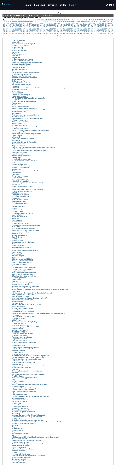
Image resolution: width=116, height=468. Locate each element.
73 (41, 21)
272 (32, 30)
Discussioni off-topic (33, 18)
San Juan (15, 425)
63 (21, 21)
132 (77, 23)
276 (44, 30)
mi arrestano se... (18, 428)
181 (106, 25)
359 (58, 33)
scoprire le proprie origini (21, 94)
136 (88, 23)
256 (98, 28)
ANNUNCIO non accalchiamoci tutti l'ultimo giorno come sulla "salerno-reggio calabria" (42, 88)
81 (57, 21)
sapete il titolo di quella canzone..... (24, 108)
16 (33, 20)
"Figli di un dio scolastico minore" (24, 274)
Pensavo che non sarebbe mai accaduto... (26, 225)
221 (109, 27)
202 (55, 27)
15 (31, 20)
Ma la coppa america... (20, 244)
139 (97, 23)
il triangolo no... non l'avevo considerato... (27, 127)
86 (68, 21)
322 (63, 32)
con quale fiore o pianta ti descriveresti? (26, 72)
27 (56, 20)
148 (13, 25)
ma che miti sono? (18, 350)
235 (38, 28)
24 (50, 20)
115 (29, 23)
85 (66, 21)
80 (55, 21)
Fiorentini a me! (17, 352)
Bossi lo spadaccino (19, 123)
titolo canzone (17, 220)
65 (25, 21)
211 (81, 27)
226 (13, 28)
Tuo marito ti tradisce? (20, 401)
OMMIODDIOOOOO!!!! (19, 332)
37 (76, 20)
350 (32, 33)
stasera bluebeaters (18, 206)
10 (21, 20)
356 (49, 33)
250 (81, 28)
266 (15, 30)
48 (100, 20)
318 (52, 32)
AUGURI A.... (16, 320)
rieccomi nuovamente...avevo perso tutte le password (30, 356)
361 (64, 33)
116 (32, 23)
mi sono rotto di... (18, 403)
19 (40, 20)
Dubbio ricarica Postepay (20, 434)
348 (27, 33)
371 (92, 33)
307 (21, 32)
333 (95, 32)
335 (100, 32)
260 (109, 28)
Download (39, 5)
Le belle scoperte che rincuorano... (24, 342)
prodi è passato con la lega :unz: (23, 166)
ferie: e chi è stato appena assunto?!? (25, 378)
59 (13, 21)
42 (86, 20)
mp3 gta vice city (18, 245)
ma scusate (16, 198)
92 (80, 21)
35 (72, 20)
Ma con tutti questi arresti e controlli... (25, 78)
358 (55, 33)
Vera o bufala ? (17, 279)
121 (46, 23)
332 (92, 32)
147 (10, 25)
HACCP (14, 435)
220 (106, 27)
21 (44, 20)
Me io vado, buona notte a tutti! (23, 261)
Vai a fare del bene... (19, 462)
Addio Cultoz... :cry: (19, 113)
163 (55, 25)
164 (58, 25)
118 (38, 23)
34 (70, 20)
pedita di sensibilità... (19, 201)
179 (100, 25)
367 (81, 33)
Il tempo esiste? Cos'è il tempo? (23, 186)
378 (112, 33)
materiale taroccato (18, 450)
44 (91, 20)
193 (30, 27)
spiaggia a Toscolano (19, 152)
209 (75, 27)
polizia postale (17, 178)
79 (53, 21)
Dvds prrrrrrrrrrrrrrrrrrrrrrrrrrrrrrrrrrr (24, 272)
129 (69, 23)
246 (69, 28)
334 (97, 32)
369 (86, 33)
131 (74, 23)
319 (55, 32)
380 (58, 35)
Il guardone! (16, 418)
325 (72, 32)
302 (7, 32)
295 (98, 30)
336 (103, 32)
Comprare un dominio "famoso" (23, 334)
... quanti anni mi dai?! (20, 406)
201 (52, 27)
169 (72, 25)
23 (48, 20)
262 (4, 30)
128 (66, 23)
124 (54, 23)
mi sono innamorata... (19, 188)
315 (44, 32)
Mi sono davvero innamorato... (22, 191)
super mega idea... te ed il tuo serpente (25, 388)
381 (61, 35)
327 (78, 32)
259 (106, 28)
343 (13, 33)
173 (83, 25)
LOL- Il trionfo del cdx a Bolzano (23, 449)
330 (86, 32)
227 (15, 28)
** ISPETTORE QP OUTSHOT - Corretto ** (26, 305)
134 (83, 23)
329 (83, 32)
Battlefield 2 (16, 227)
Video (63, 5)
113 (24, 23)
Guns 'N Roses (17, 237)
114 (27, 23)
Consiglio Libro (17, 211)
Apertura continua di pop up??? (23, 247)
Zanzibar (15, 369)
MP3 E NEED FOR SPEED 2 (21, 445)
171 (78, 25)
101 (99, 21)
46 (96, 20)
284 (66, 30)
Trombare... (16, 452)
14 (29, 20)
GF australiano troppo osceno (22, 308)
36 (74, 20)
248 (75, 28)
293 (92, 30)
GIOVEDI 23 (16, 52)
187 (13, 27)
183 (112, 25)
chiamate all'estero (18, 67)
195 (35, 27)
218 (100, 27)
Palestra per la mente (19, 50)
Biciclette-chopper (18, 256)
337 (106, 32)
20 (42, 20)
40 (82, 20)
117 (35, 23)
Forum (72, 5)
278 (49, 30)
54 (112, 20)
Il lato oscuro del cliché (20, 128)
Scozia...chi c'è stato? (19, 66)
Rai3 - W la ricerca (18, 240)
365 (75, 33)
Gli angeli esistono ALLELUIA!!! (23, 259)
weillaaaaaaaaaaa (18, 398)
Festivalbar (15, 86)
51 (106, 20)
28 (58, 20)
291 (86, 30)
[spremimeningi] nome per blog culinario (26, 133)
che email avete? (17, 303)
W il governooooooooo (20, 176)
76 (47, 21)
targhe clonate (17, 79)
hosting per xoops (18, 383)
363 (69, 33)
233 (32, 28)
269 (24, 30)
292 (89, 30)
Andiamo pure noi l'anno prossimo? (24, 161)
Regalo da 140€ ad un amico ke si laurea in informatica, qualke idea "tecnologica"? (41, 289)
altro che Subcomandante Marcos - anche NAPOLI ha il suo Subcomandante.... (39, 313)
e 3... (13, 393)
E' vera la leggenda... (19, 40)
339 (112, 32)
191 (24, 27)
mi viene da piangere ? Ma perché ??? (25, 327)
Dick (13, 257)
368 (83, 33)
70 (35, 21)
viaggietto (15, 174)
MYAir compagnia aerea (20, 54)
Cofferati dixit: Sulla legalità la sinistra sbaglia (28, 444)
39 (80, 20)
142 (105, 23)
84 (64, 21)
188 (15, 27)
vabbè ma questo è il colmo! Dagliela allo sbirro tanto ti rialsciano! (35, 437)
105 (111, 21)
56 (6, 21)
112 (21, 23)
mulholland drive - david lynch (22, 349)
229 (21, 28)
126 (60, 23)
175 (89, 25)
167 (66, 25)
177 (95, 25)
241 (55, 28)
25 (52, 20)
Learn (28, 5)
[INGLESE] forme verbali (20, 181)
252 (86, 28)
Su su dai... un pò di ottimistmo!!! (23, 242)
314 (41, 32)
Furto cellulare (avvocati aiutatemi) (24, 228)
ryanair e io (16, 42)
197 (41, 27)
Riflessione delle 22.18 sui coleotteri (24, 276)
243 (61, 28)
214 (89, 27)
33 (68, 20)
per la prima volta (18, 49)
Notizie (52, 5)
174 (86, 25)
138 (94, 23)
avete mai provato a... (19, 344)
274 (38, 30)
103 (105, 21)
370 (89, 33)
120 (43, 23)
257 (100, 28)
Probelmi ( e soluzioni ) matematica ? (25, 171)
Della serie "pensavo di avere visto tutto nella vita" (29, 298)
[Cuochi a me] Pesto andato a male (24, 76)
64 (23, 21)
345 (18, 33)
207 (69, 27)
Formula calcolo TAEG (20, 203)
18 (38, 20)
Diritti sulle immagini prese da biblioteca (26, 115)
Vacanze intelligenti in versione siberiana (26, 359)
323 (66, 32)
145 (4, 25)
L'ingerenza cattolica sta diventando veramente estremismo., (33, 366)
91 (78, 21)
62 (19, 21)
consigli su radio (18, 154)
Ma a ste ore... (17, 103)
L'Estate (14, 208)
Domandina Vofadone (19, 69)
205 (64, 27)
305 (15, 32)
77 (49, 21)
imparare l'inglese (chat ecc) (21, 367)
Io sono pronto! (17, 222)
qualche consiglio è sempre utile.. (24, 362)
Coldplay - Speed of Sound (21, 64)
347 (24, 33)
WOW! (14, 105)
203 (58, 27)
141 (103, 23)
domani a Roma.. (18, 430)
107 (7, 23)
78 (51, 21)
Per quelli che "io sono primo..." (23, 269)
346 (21, 33)
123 (52, 23)
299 (109, 30)
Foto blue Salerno (18, 376)
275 (41, 30)
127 (63, 23)
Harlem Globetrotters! (19, 235)
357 (52, 33)
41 (84, 20)
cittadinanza (16, 291)
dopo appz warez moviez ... (21, 325)
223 (4, 28)
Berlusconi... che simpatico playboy (24, 322)
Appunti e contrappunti (20, 330)
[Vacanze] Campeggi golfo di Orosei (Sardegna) (28, 415)
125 (57, 23)
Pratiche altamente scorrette (21, 156)
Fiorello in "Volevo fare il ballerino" (24, 423)
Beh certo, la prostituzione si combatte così (27, 371)
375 (103, 33)
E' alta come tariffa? (19, 81)
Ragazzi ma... (16, 184)
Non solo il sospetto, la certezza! (23, 412)
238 (47, 28)
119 (40, 23)
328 (80, 32)
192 (27, 27)
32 (66, 20)
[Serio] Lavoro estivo (19, 447)
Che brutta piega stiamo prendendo (24, 267)
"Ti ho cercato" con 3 (19, 340)
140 (100, 23)
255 (95, 28)
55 (4, 21)
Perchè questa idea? (19, 111)
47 (98, 20)
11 (23, 20)
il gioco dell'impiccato (19, 164)
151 (21, 25)
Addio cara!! (16, 137)
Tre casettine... (17, 157)
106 (5, 23)
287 (75, 30)
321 (61, 32)
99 (94, 21)
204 (61, 27)
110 (16, 23)
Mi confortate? (17, 254)
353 (41, 33)
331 (89, 32)
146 (7, 25)
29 (60, 20)
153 (27, 25)
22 (46, 20)
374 (100, 33)
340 (4, 33)
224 (7, 28)
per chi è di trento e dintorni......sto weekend (27, 189)
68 (31, 21)
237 (44, 28)
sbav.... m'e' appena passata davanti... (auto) (27, 183)
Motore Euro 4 (17, 234)
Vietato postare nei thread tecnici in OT (25, 347)
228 (18, 28)
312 (35, 32)
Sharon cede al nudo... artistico (23, 311)
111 (19, 23)
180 (103, 25)
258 (103, 28)
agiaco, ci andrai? (18, 364)
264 (10, 30)
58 (11, 21)
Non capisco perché (19, 459)
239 (49, 28)
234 (35, 28)
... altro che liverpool (19, 323)
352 (38, 33)
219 (103, 27)
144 (111, 23)
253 (89, 28)
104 (108, 21)
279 (52, 30)
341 (7, 33)
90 (76, 21)
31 (64, 20)
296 (100, 30)
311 (32, 32)
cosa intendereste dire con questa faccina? (27, 417)
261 (112, 28)
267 (18, 30)
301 (4, 32)
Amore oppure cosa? (19, 306)
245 (66, 28)
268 (21, 30)
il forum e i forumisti (19, 120)
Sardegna (15, 239)
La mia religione (17, 47)
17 (35, 20)
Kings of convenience (19, 339)
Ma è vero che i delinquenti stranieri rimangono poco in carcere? (34, 147)
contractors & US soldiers (21, 149)
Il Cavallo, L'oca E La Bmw (21, 461)
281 (58, 30)
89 (74, 21)
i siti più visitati (17, 135)
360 (61, 33)
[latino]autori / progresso (20, 195)
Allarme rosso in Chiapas (20, 284)
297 (103, 30)
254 (92, 28)
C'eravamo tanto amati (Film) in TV (24, 44)
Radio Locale (16, 169)
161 (49, 25)
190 (21, 27)
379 (55, 35)
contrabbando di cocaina (20, 361)
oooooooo (15, 315)
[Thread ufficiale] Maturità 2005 (22, 300)
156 (35, 25)
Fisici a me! (16, 56)
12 (25, 20)
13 (27, 20)
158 (41, 25)
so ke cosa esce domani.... (21, 179)
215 (92, 27)
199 (47, 27)
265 (13, 30)
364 (72, 33)
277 (47, 30)
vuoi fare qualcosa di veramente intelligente (27, 440)
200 (49, 27)
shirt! (13, 379)
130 (71, 23)
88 (72, 21)
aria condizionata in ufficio (21, 196)
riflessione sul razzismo (20, 217)
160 (47, 25)
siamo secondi (17, 252)
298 (106, 30)
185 (7, 27)
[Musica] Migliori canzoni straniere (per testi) (27, 118)
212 (83, 27)
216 (95, 27)
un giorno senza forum (20, 354)
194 (32, 27)
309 (27, 32)
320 (58, 32)
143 (108, 23)
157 (38, 25)
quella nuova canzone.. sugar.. (22, 59)
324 (69, 32)
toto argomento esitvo (19, 125)
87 (70, 21)
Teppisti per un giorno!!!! (20, 296)
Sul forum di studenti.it (20, 266)
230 (24, 28)
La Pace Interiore (18, 381)
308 (24, 32)
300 (112, 30)
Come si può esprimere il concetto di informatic (28, 357)
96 (88, 21)
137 (91, 23)
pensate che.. (16, 57)
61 (17, 21)
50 (104, 20)
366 (78, 33)
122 (49, 23)
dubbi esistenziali (18, 386)
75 (45, 21)
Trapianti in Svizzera (19, 96)
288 (78, 30)
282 (61, 30)
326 (75, 32)
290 (83, 30)
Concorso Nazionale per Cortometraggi (25, 286)
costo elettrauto (17, 210)
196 (38, 27)
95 (86, 21)
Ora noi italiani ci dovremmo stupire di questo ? (29, 374)
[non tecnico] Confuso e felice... (23, 213)
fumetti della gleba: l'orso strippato (24, 101)
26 (54, 20)
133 (80, 23)
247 (72, 28)
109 (13, 23)
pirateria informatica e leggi (21, 159)
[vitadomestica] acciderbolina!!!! (23, 317)
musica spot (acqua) (19, 318)
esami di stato (17, 172)
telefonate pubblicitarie (20, 200)
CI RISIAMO (16, 91)
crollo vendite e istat (19, 345)
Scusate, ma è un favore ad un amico (25, 288)
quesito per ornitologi (19, 264)
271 (30, 30)
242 (58, 28)
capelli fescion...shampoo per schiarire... (26, 230)
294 (95, 30)
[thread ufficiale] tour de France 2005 (24, 142)
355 (47, 33)
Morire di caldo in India (20, 122)
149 (15, 25)
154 (30, 25)
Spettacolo (15, 218)
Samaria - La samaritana (20, 167)
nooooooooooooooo (19, 249)
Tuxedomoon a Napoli (19, 335)
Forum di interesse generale (27, 15)
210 (78, 27)
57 (9, 21)
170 (75, 25)
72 (39, 21)
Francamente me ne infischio (22, 337)
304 (13, 32)
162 (52, 25)
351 (35, 33)
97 (90, 21)
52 (108, 20)
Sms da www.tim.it (18, 301)
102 (102, 21)
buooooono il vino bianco (21, 454)
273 (35, 30)
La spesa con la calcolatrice (21, 74)
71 (37, 21)
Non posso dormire (18, 117)
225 (10, 28)
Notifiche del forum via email (22, 84)
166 (64, 25)
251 (83, 28)
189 (18, 27)
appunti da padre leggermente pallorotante (27, 62)
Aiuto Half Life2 (17, 215)
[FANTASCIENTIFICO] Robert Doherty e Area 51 (28, 98)
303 (10, 32)
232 (30, 28)
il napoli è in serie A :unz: (21, 223)
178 (98, 25)
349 (30, 33)
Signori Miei (16, 413)
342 (10, 33)
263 (7, 30)
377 (109, 33)
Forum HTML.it (8, 15)
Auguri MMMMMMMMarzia (21, 106)
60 (15, 21)
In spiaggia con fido (19, 271)
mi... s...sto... (16, 405)
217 (97, 27)
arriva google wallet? (19, 132)
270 (27, 30)
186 (10, 27)
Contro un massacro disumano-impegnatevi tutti (29, 150)
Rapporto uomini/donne (20, 427)
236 (41, 28)
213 (86, 27)
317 (49, 32)
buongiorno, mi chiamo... (21, 408)
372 (95, 33)
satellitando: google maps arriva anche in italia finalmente (32, 293)
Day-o (14, 71)
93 (82, 21)
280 (55, 30)
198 (44, 27)
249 (78, 28)
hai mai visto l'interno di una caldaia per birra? (28, 456)
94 (84, 21)
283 (64, 30)
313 (38, 32)
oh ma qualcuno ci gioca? (21, 457)
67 (29, 21)
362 (66, 33)
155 (32, 25)
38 (78, 20)
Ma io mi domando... (19, 144)
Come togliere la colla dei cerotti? (23, 389)
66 (27, 21)
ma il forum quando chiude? (22, 262)
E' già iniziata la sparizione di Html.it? (25, 250)
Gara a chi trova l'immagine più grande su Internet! (29, 384)
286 (72, 30)
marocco (15, 373)
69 (33, 21)
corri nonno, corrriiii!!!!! (20, 400)
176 (92, 25)
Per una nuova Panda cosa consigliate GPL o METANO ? (32, 396)
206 (66, 27)
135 (86, 23)
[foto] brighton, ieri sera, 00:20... (23, 283)
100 (97, 21)
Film (13, 162)
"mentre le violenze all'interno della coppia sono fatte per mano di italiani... (38, 422)
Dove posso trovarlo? (19, 439)
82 (59, 21)
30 (62, 20)
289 (81, 30)
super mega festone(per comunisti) (24, 391)
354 (44, 33)
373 (98, 33)
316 (46, 32)
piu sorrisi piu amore (19, 278)
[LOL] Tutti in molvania (20, 193)
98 (92, 21)
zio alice (15, 281)
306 (18, 32)
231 (27, 28)
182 (109, 25)
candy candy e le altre (19, 395)
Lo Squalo (15, 100)
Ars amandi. (16, 205)
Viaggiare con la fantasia (20, 45)
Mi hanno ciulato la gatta (20, 442)
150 (18, 25)
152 (24, 25)
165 (61, 25)
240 (52, 28)
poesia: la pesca (17, 310)
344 (15, 33)
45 (93, 20)
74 (43, 21)
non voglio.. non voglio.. (20, 232)
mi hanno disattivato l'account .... (23, 61)
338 (109, 32)
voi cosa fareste (17, 328)
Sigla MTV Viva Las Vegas (21, 83)
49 (102, 20)
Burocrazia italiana (18, 145)
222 (112, 27)
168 (69, 25)
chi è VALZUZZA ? (18, 93)
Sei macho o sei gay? (19, 89)
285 (69, 30)
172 (81, 25)
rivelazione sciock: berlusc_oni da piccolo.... (27, 420)
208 (72, 27)
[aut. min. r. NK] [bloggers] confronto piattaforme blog (31, 130)
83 (62, 21)
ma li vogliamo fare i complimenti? (24, 295)
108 (10, 23)
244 (64, 28)
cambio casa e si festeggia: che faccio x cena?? (28, 110)
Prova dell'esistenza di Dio (21, 410)
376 (106, 33)
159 (44, 25)
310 (30, 32)
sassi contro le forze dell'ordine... (23, 139)
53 (110, 20)
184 (4, 27)
